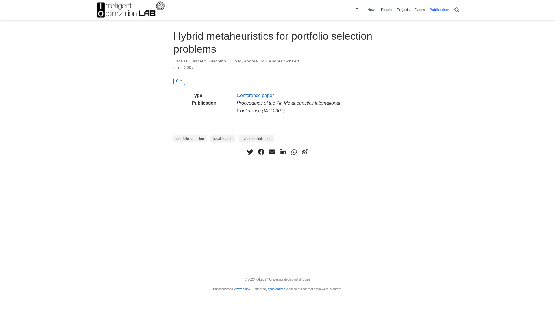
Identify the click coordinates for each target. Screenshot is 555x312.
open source (276, 289)
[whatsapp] (294, 152)
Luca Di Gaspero (189, 61)
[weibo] (305, 152)
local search (222, 139)
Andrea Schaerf (284, 61)
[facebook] (261, 152)
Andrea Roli (255, 61)
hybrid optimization (256, 139)
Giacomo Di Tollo (225, 61)
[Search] (457, 10)
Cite (179, 81)
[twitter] (250, 152)
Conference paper (255, 95)
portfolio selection (190, 139)
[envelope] (272, 152)
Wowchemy (242, 289)
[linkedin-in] (283, 152)
